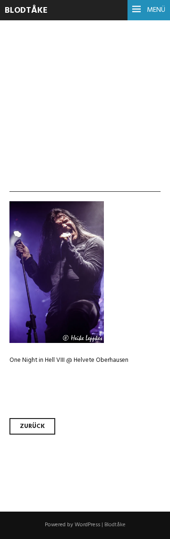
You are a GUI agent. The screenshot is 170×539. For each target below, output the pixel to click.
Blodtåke (26, 10)
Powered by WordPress (72, 525)
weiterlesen (41, 137)
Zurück (32, 426)
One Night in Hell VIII (83, 67)
